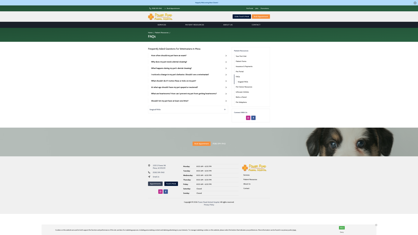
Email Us (156, 177)
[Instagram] (248, 118)
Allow (342, 228)
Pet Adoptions (241, 102)
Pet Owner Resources (244, 87)
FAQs (238, 77)
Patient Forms (241, 61)
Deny (342, 232)
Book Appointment (261, 16)
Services (162, 25)
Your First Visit (241, 56)
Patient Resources (194, 25)
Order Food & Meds (241, 16)
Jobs (256, 8)
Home (150, 33)
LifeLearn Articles (242, 92)
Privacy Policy (209, 205)
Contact (256, 25)
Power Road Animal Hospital (208, 202)
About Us (228, 25)
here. (294, 230)
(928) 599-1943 (219, 144)
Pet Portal (249, 8)
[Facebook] (253, 118)
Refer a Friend (241, 97)
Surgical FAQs (243, 82)
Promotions (265, 8)
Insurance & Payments (244, 66)
